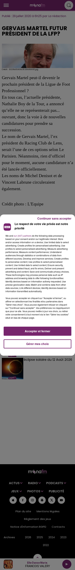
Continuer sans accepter (54, 218)
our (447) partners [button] (22, 235)
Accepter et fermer (37, 331)
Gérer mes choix (37, 344)
